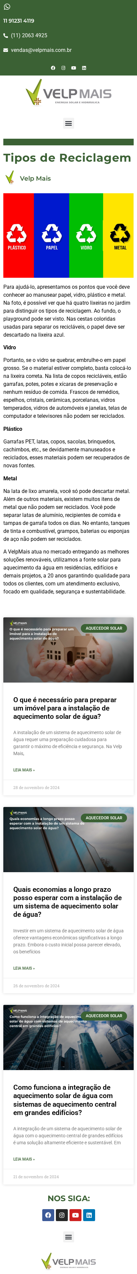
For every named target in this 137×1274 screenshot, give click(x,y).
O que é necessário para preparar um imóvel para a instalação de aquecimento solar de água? (65, 708)
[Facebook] (53, 68)
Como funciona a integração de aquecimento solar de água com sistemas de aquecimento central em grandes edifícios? (64, 1100)
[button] (68, 123)
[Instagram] (63, 68)
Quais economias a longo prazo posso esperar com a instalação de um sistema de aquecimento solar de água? (67, 902)
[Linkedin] (84, 68)
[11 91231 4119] (6, 6)
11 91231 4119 (18, 21)
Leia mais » (24, 770)
